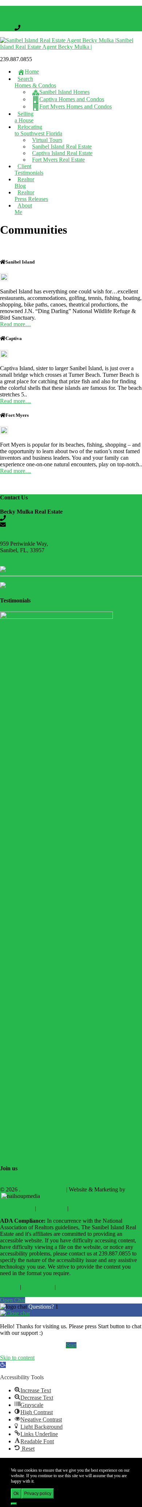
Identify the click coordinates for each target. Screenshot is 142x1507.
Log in (7, 1293)
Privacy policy (37, 1493)
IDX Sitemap (38, 1287)
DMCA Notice (87, 1208)
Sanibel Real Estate (43, 1189)
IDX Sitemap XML (79, 1287)
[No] (14, 1504)
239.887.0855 (36, 28)
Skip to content (17, 1357)
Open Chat (12, 1300)
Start (71, 1345)
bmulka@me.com (26, 525)
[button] (3, 1365)
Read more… (15, 324)
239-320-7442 (16, 557)
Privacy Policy (16, 1208)
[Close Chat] (15, 1313)
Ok (16, 1493)
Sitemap (9, 1287)
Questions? (41, 1307)
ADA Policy (51, 1208)
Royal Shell (14, 537)
